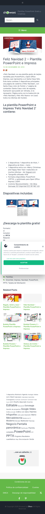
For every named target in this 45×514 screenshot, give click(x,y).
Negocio (11, 423)
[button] (43, 246)
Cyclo (7, 402)
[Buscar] (37, 20)
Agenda (24, 394)
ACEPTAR (23, 262)
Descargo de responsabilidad (23, 493)
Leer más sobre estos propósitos (16, 258)
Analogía (30, 394)
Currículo (17, 399)
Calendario (17, 397)
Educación (21, 406)
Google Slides (28, 409)
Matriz (33, 415)
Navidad (24, 280)
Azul (12, 397)
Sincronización (24, 439)
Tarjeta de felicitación (16, 283)
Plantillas (9, 277)
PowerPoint (33, 280)
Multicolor (25, 421)
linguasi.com (31, 172)
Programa (18, 436)
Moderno (10, 420)
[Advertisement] (25, 240)
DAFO (11, 402)
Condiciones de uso (22, 482)
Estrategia (29, 405)
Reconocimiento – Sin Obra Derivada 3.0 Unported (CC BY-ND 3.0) (24, 185)
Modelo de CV (27, 418)
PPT (32, 432)
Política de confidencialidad (17, 487)
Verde (31, 439)
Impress (17, 280)
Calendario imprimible (28, 397)
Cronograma (10, 399)
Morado (17, 421)
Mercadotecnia (14, 417)
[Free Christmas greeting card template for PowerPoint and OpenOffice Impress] (33, 204)
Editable (11, 405)
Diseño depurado (20, 402)
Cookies (35, 487)
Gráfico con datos (22, 412)
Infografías (11, 414)
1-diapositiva (10, 394)
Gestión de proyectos (13, 409)
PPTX (5, 283)
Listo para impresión (24, 415)
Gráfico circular (11, 412)
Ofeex (30, 506)
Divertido (9, 280)
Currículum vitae (32, 399)
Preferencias (23, 268)
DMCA (5, 493)
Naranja (31, 421)
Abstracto (18, 394)
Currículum (24, 399)
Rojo (17, 439)
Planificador (24, 428)
